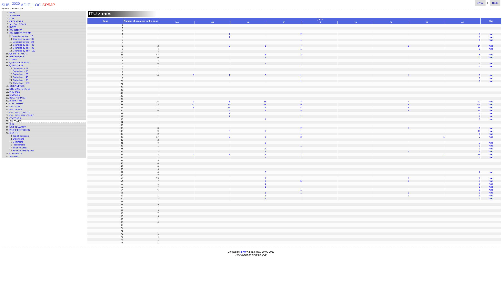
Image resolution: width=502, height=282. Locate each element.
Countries (15, 30)
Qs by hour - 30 (20, 71)
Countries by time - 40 (23, 45)
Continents (16, 103)
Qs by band (18, 139)
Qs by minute (17, 86)
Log (11, 18)
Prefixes (14, 92)
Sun (11, 124)
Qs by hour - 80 (20, 80)
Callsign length (19, 112)
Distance (14, 95)
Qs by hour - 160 (21, 83)
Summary (14, 15)
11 (300, 131)
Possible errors (19, 130)
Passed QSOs (17, 56)
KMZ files (14, 106)
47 (479, 101)
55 (265, 104)
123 (478, 104)
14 (479, 46)
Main (12, 12)
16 (479, 110)
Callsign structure (21, 115)
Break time (15, 100)
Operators (16, 21)
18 (479, 154)
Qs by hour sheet (20, 62)
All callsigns (17, 24)
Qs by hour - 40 (20, 77)
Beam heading (17, 98)
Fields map (15, 109)
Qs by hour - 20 (20, 74)
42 (229, 104)
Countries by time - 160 (24, 51)
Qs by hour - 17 (20, 68)
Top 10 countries (21, 136)
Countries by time (20, 33)
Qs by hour (16, 65)
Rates (12, 27)
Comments (15, 153)
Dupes (13, 59)
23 (265, 101)
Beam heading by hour (23, 150)
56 (479, 107)
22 (229, 107)
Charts (13, 133)
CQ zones (15, 118)
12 (193, 104)
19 (265, 107)
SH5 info (14, 156)
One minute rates (19, 89)
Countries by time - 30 (23, 39)
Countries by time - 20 (23, 42)
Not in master (17, 127)
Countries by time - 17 (22, 36)
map (491, 34)
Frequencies (19, 145)
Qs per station (18, 53)
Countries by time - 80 (23, 48)
